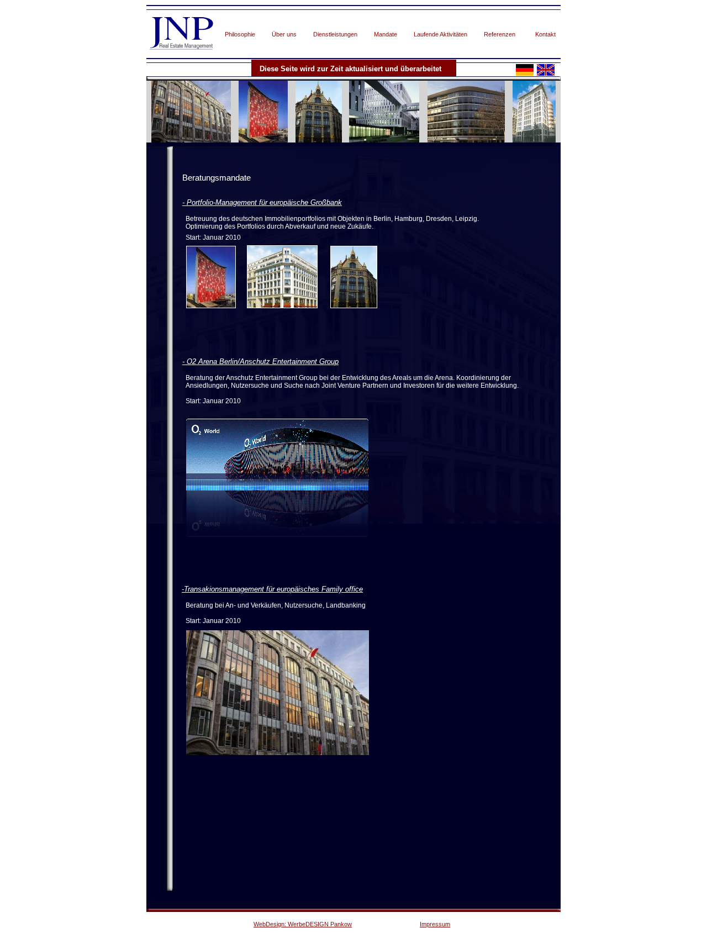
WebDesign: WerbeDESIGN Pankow (303, 924)
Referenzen (499, 34)
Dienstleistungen (335, 34)
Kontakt (545, 34)
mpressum (435, 924)
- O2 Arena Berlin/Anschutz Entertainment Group (260, 361)
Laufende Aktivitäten (440, 34)
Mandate (385, 34)
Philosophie (240, 34)
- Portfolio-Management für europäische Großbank (262, 202)
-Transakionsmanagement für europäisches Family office (272, 589)
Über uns (284, 34)
